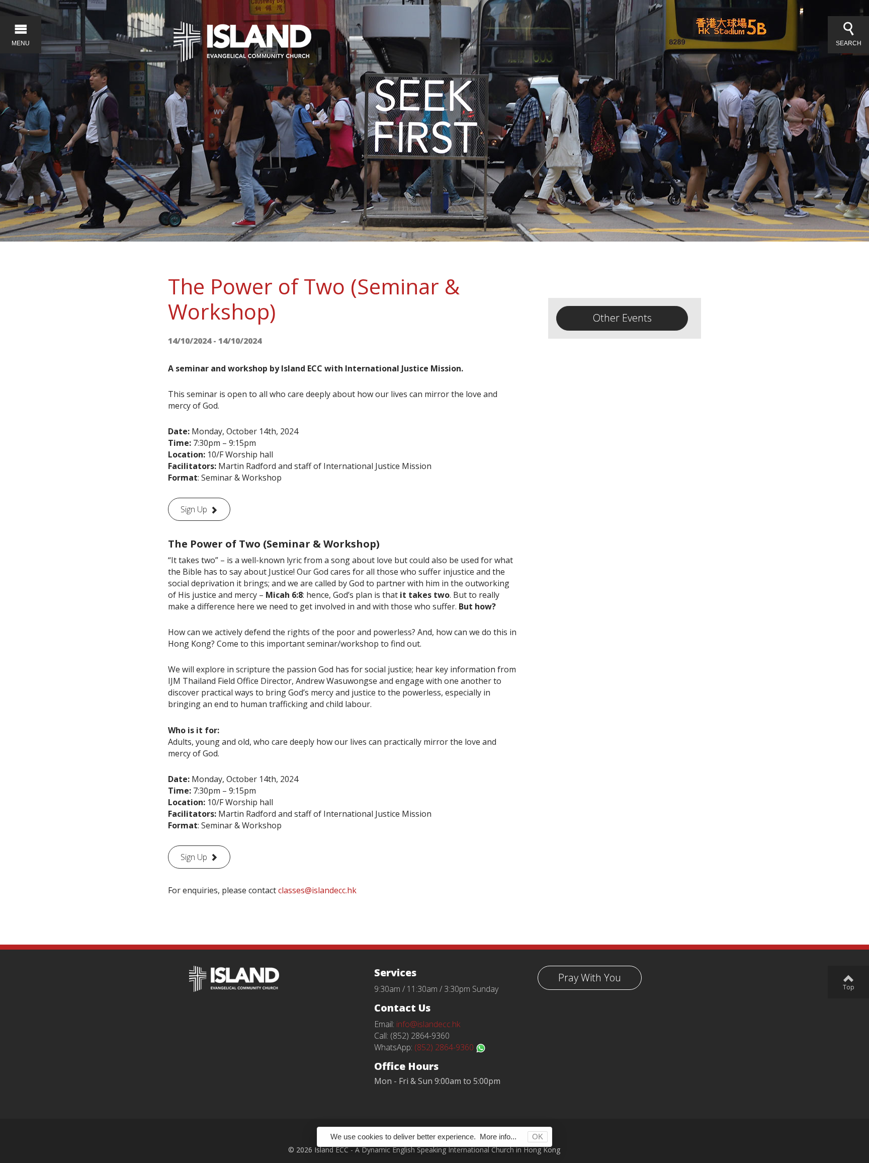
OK (537, 1136)
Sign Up (194, 509)
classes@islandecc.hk (317, 890)
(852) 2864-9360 (445, 1047)
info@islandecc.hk (428, 1024)
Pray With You (589, 977)
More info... (498, 1136)
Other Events (622, 318)
